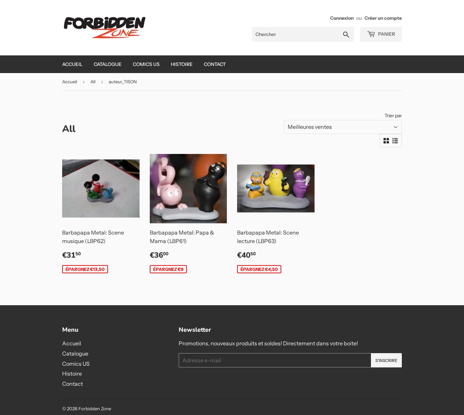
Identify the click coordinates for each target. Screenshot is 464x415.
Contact (215, 64)
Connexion (342, 18)
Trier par (393, 116)
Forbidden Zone (94, 408)
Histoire (182, 64)
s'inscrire (386, 360)
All (92, 81)
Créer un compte (383, 18)
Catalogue (108, 64)
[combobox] (303, 34)
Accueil (72, 64)
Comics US (146, 64)
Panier (386, 34)
